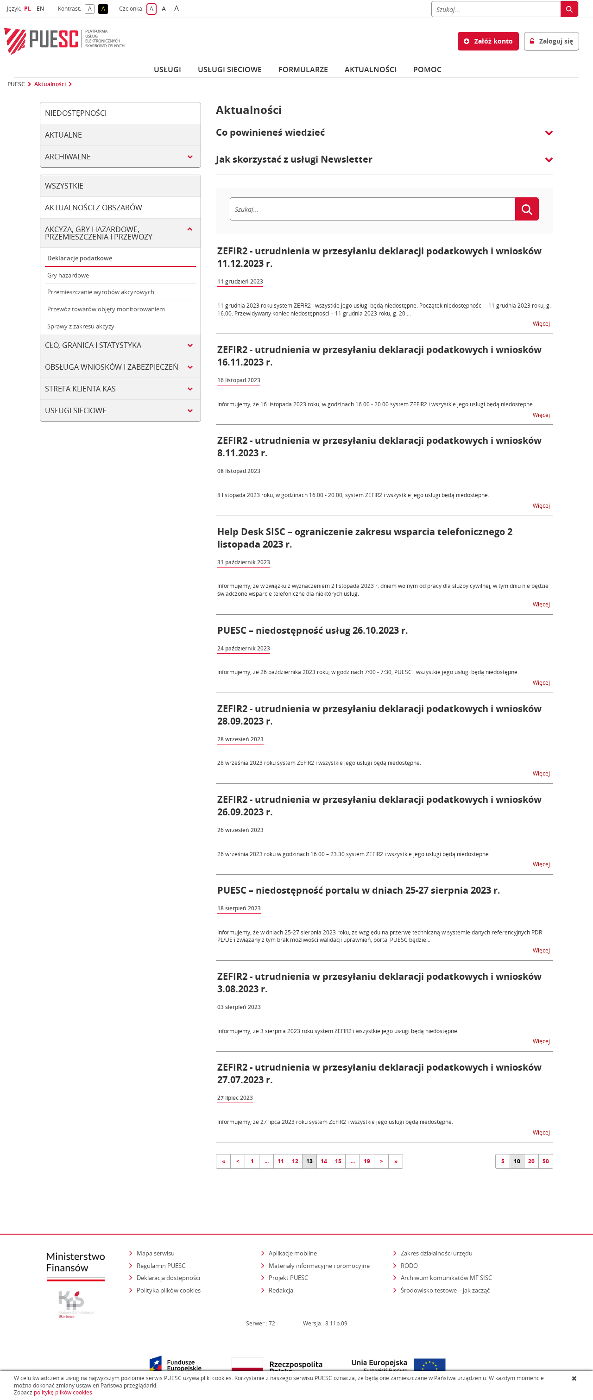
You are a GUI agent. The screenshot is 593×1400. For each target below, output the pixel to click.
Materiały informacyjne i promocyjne (319, 1265)
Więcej (542, 323)
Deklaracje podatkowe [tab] (79, 258)
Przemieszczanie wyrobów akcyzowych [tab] (100, 292)
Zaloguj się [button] (555, 41)
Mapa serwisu (156, 1253)
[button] (384, 137)
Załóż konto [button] (493, 41)
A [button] (91, 9)
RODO (409, 1265)
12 (295, 1161)
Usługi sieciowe (230, 69)
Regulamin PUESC (161, 1265)
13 (309, 1161)
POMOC (427, 69)
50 (546, 1161)
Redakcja (281, 1290)
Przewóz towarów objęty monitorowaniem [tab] (106, 309)
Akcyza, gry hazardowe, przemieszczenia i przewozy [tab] (98, 233)
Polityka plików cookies (169, 1290)
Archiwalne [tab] (68, 156)
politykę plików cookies (63, 1392)
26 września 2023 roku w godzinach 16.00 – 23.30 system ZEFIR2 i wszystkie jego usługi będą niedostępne (353, 854)
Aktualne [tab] (63, 135)
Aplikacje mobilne (293, 1253)
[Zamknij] (575, 1378)
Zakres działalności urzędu (437, 1253)
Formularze (303, 69)
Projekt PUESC (288, 1278)
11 (281, 1161)
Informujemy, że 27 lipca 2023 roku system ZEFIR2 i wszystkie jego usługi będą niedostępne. (335, 1121)
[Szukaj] (569, 9)
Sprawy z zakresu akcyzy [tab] (80, 326)
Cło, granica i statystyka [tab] (93, 345)
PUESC (16, 84)
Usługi (167, 69)
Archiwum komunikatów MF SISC (446, 1278)
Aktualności (371, 69)
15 (338, 1161)
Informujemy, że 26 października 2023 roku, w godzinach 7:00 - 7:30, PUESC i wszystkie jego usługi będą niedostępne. (368, 671)
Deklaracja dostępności (168, 1278)
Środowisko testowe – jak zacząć (446, 1290)
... (267, 1161)
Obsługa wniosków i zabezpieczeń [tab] (111, 367)
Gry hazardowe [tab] (68, 275)
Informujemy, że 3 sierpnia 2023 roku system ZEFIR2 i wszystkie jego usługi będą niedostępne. (338, 1030)
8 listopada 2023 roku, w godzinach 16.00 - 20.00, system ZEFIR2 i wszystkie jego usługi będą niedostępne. (353, 494)
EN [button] (41, 8)
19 (367, 1161)
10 (517, 1161)
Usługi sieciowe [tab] (76, 410)
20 (531, 1161)
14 (324, 1161)
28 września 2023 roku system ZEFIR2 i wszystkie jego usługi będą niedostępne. (319, 762)
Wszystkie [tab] (64, 186)
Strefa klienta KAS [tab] (80, 389)
